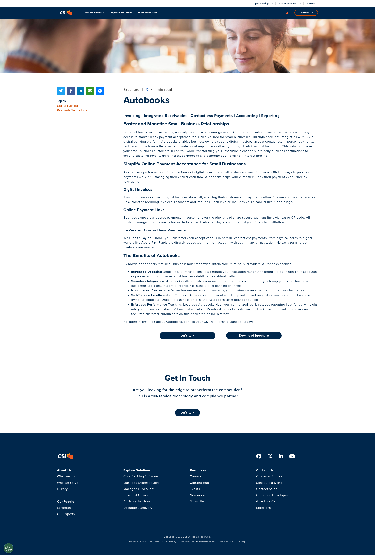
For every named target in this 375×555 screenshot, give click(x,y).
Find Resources (148, 13)
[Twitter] (61, 91)
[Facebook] (71, 91)
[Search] (286, 13)
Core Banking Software (140, 476)
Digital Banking (67, 105)
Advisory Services (136, 501)
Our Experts (66, 514)
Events (195, 489)
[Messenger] (100, 91)
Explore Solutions (121, 13)
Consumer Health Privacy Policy (197, 541)
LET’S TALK (187, 335)
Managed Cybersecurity (141, 482)
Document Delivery (138, 507)
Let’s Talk (187, 412)
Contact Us (306, 13)
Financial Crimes (136, 495)
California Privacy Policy (162, 541)
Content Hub (199, 482)
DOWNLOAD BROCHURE (254, 335)
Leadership (65, 507)
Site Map (241, 541)
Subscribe (197, 501)
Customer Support (270, 476)
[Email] (90, 91)
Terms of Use (225, 541)
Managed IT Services (139, 489)
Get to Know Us (95, 13)
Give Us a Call (266, 501)
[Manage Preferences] (8, 548)
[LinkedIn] (80, 91)
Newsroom (198, 495)
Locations (263, 507)
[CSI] (66, 13)
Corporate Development (274, 495)
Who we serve (67, 482)
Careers (196, 476)
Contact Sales (266, 489)
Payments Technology (72, 110)
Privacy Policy (137, 541)
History (62, 489)
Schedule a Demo (269, 482)
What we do (66, 476)
